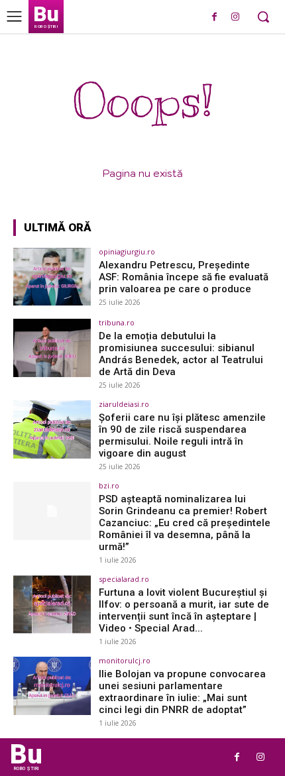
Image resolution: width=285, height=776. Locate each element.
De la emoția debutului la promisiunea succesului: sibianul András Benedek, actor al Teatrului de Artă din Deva (181, 354)
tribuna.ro (117, 322)
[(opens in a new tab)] (52, 277)
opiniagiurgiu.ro (127, 251)
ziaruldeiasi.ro (124, 404)
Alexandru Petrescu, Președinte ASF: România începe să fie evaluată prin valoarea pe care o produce (183, 277)
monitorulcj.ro (124, 660)
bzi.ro (109, 485)
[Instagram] (235, 17)
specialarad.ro (124, 578)
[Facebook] (214, 17)
